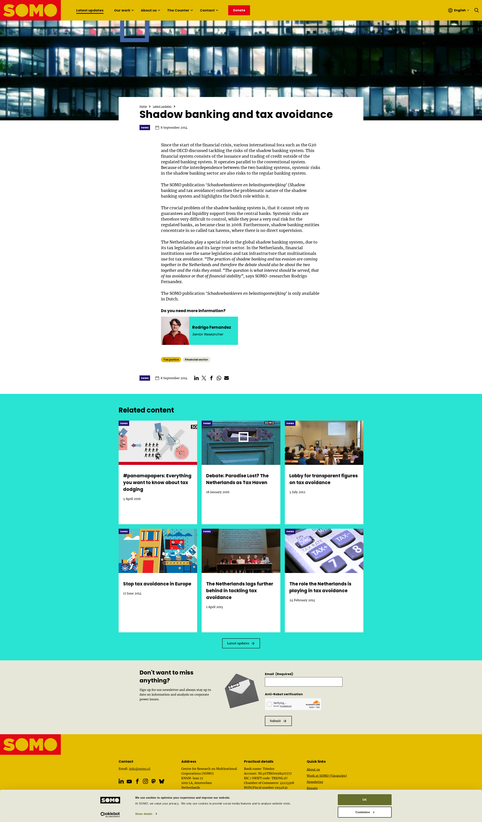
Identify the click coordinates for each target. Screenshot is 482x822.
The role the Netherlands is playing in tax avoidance (320, 587)
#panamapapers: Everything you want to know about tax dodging (157, 482)
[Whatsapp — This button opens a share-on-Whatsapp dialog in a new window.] (219, 378)
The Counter (178, 10)
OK (364, 799)
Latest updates (90, 10)
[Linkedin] (121, 781)
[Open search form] (476, 10)
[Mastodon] (153, 781)
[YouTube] (129, 781)
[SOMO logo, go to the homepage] (30, 10)
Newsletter (315, 782)
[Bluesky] (161, 781)
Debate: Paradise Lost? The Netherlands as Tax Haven (237, 479)
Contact (207, 10)
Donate (312, 788)
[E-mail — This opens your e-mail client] (226, 378)
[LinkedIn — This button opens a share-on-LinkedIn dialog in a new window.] (196, 378)
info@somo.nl (139, 769)
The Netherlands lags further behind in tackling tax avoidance (239, 590)
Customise (362, 812)
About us (149, 10)
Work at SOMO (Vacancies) (327, 776)
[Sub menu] (132, 10)
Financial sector (196, 359)
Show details (143, 813)
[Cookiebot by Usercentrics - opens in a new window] (110, 814)
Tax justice (171, 359)
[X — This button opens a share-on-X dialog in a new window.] (204, 378)
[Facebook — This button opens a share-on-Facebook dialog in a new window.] (211, 378)
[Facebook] (137, 781)
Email (279, 674)
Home (143, 106)
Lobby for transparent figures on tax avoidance (323, 479)
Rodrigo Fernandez (211, 327)
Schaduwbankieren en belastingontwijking (246, 184)
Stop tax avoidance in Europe (157, 584)
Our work (122, 10)
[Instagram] (145, 781)
